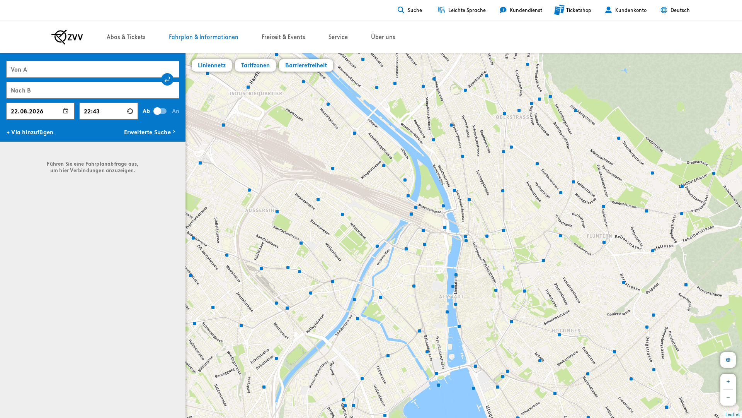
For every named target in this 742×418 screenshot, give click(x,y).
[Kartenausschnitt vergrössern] (728, 381)
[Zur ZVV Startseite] (67, 37)
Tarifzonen (255, 65)
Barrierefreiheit (306, 65)
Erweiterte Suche (147, 132)
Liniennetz (212, 65)
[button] (191, 274)
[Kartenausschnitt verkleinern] (728, 398)
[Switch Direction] (167, 79)
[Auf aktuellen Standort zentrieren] (728, 360)
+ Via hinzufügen (30, 132)
